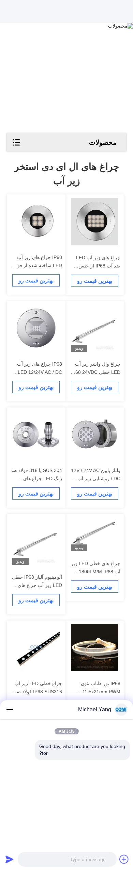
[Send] (9, 859)
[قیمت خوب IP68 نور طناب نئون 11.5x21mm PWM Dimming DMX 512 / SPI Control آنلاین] (94, 647)
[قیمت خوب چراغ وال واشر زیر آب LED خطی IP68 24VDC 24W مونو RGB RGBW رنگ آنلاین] (94, 328)
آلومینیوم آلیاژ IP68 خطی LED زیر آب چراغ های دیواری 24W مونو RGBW (36, 585)
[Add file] (124, 859)
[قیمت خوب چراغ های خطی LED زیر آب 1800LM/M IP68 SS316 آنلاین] (94, 534)
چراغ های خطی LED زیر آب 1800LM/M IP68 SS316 (95, 571)
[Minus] (9, 710)
